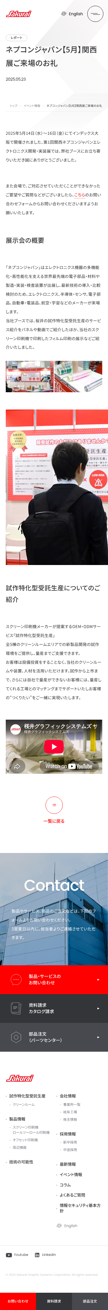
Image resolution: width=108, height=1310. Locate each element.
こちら (79, 195)
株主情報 (70, 1119)
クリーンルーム (24, 1104)
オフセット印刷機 (25, 1140)
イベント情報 (32, 105)
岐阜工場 (70, 1112)
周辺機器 (19, 1147)
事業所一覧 (71, 1104)
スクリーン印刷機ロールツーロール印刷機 (31, 1130)
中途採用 (70, 1149)
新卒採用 (70, 1142)
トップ (14, 105)
